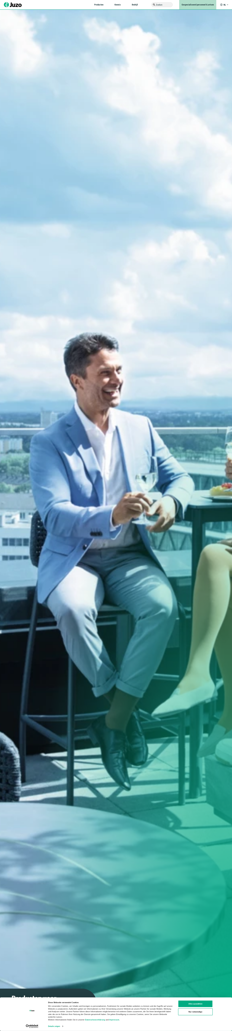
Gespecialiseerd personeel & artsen (198, 4)
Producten (98, 4)
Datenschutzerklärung (95, 1020)
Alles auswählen (195, 1004)
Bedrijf (135, 4)
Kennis (118, 4)
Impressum (114, 1020)
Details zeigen (54, 1026)
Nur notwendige (195, 1012)
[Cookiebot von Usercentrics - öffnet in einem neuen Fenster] (32, 1026)
